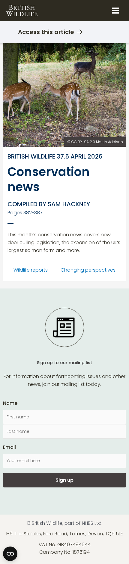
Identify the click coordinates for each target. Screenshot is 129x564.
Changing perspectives (91, 269)
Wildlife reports (28, 269)
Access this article (46, 32)
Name (10, 403)
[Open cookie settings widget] (10, 554)
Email (9, 447)
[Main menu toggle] (115, 10)
